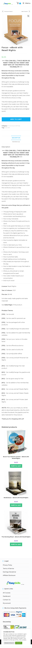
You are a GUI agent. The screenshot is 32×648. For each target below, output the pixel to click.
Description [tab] (16, 138)
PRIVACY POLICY (9, 643)
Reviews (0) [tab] (16, 141)
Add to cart (16, 466)
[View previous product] (3, 11)
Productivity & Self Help (14, 125)
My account (7, 603)
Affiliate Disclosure (9, 575)
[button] (28, 16)
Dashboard (6, 596)
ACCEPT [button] (18, 643)
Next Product (24, 11)
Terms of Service (8, 568)
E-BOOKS (7, 127)
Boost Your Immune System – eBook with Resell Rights (16, 457)
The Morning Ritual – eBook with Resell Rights (16, 537)
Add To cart (16, 119)
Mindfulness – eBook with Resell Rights (16, 497)
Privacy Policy (7, 565)
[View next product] (29, 11)
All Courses (6, 593)
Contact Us (6, 600)
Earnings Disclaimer (9, 572)
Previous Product (8, 11)
